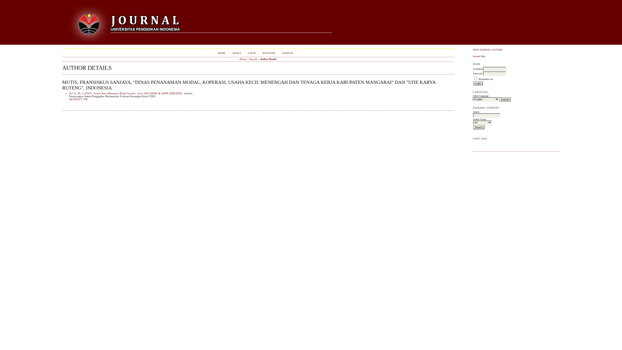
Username (478, 69)
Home (221, 53)
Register (269, 53)
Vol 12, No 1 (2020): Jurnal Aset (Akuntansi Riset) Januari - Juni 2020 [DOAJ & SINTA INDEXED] (125, 93)
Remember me (486, 79)
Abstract (75, 99)
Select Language (481, 96)
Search (287, 53)
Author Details (268, 59)
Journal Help (479, 56)
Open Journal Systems (488, 49)
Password (477, 73)
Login (252, 53)
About (236, 53)
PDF (85, 99)
